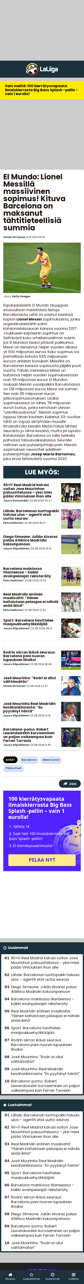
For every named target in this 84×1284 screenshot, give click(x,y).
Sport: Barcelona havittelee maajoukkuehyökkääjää (28, 622)
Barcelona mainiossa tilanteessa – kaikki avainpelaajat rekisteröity (27, 572)
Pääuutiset (13, 768)
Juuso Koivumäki (15, 500)
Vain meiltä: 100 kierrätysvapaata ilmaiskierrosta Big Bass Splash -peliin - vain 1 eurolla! (41, 90)
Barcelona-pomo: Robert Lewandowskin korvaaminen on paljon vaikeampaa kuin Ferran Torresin (29, 735)
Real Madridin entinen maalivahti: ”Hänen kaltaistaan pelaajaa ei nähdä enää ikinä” (30, 600)
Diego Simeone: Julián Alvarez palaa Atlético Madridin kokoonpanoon (30, 540)
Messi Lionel (51, 760)
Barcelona (29, 760)
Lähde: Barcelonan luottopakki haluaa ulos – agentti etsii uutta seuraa (31, 515)
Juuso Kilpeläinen (16, 548)
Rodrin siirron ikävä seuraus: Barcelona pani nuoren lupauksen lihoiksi (29, 656)
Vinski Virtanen (14, 237)
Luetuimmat (20, 1104)
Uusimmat (18, 947)
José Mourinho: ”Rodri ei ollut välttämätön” (29, 680)
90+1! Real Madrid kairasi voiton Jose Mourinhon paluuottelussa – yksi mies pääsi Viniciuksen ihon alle (27, 490)
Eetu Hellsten (13, 523)
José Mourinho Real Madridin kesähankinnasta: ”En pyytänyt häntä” (29, 707)
